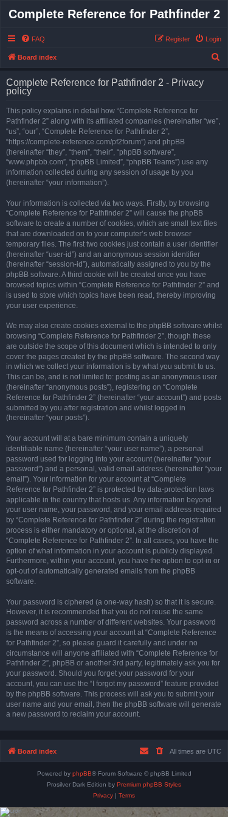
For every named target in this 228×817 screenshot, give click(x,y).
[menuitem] (33, 39)
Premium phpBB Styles (149, 784)
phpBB (82, 773)
